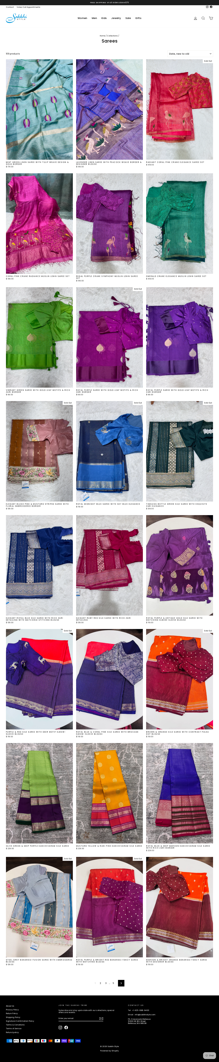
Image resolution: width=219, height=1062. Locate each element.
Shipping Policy (13, 1017)
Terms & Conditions (15, 1025)
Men (94, 18)
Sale (128, 18)
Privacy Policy (12, 1010)
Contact (10, 7)
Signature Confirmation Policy (20, 1021)
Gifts (138, 18)
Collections (112, 36)
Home (102, 36)
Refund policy (12, 1032)
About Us (10, 1006)
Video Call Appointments (28, 7)
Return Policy (12, 1013)
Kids (104, 18)
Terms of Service (13, 1028)
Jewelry (116, 18)
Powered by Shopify (109, 1050)
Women (82, 18)
